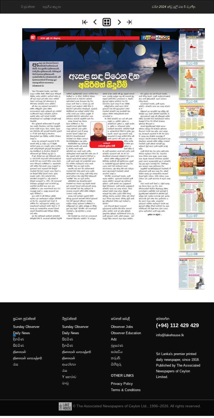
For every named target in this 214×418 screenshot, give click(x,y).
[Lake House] (65, 406)
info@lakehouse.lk (170, 335)
